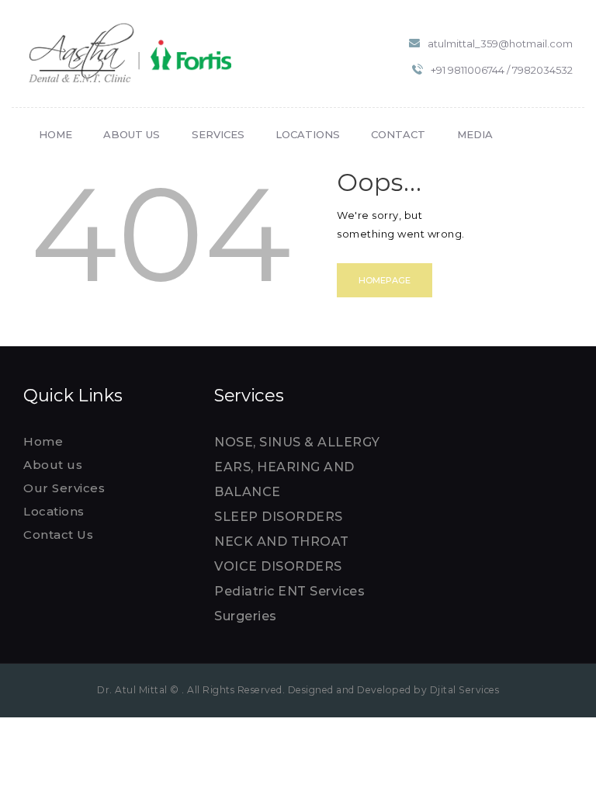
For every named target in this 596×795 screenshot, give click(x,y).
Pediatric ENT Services (289, 591)
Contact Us (58, 534)
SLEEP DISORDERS (278, 516)
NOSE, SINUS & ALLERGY (297, 442)
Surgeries (245, 616)
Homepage (385, 280)
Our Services (64, 488)
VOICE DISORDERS (278, 566)
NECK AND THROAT (281, 541)
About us (52, 464)
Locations (54, 511)
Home (43, 441)
